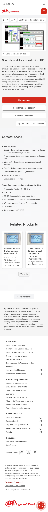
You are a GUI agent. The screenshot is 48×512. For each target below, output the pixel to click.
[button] (24, 137)
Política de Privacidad (14, 482)
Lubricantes (11, 394)
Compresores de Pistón (15, 345)
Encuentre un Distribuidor (16, 442)
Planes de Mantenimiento (16, 383)
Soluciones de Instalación (16, 404)
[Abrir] (44, 11)
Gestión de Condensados (16, 397)
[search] (44, 4)
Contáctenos (11, 445)
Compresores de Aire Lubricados (19, 352)
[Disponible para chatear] (41, 505)
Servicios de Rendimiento (16, 387)
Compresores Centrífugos (16, 356)
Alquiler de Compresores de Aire (19, 401)
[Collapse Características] (43, 137)
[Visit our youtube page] (28, 452)
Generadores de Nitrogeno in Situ (20, 363)
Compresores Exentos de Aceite (19, 349)
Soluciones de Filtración (16, 390)
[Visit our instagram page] (35, 452)
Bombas (9, 366)
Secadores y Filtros (14, 359)
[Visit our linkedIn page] (21, 452)
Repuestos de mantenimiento (18, 408)
